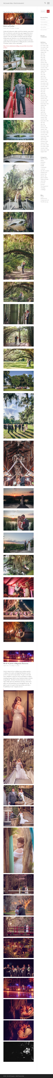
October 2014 (44, 67)
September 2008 (45, 150)
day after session (45, 170)
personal (43, 182)
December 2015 (44, 45)
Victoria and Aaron (44, 21)
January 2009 (44, 143)
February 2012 (44, 115)
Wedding (12, 28)
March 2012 (43, 114)
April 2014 (43, 76)
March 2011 (43, 126)
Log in (42, 196)
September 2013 (45, 88)
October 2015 (44, 49)
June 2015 (43, 55)
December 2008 (45, 144)
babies (42, 160)
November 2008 (45, 146)
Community (43, 167)
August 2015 (43, 52)
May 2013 (43, 91)
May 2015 (43, 57)
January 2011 (44, 129)
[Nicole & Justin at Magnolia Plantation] (18, 656)
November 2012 (44, 100)
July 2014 (43, 73)
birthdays (43, 162)
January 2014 (44, 81)
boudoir (42, 164)
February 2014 (44, 79)
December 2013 (44, 83)
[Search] (44, 3)
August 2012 (43, 105)
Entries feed (44, 198)
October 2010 (44, 134)
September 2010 (45, 136)
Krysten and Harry (44, 24)
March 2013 (43, 95)
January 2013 (44, 98)
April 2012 (43, 112)
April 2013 (43, 93)
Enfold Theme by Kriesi (20, 1076)
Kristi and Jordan (8, 26)
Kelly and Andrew (44, 29)
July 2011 (43, 122)
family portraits (44, 179)
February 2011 (44, 127)
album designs (44, 158)
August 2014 (43, 71)
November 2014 (44, 66)
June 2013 (43, 90)
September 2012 (45, 103)
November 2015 (44, 47)
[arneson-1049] (18, 19)
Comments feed (45, 200)
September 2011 (44, 120)
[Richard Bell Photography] (13, 3)
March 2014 (43, 78)
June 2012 (43, 108)
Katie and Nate (43, 27)
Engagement (44, 172)
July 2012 (43, 107)
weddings (12, 665)
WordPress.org (44, 202)
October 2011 (44, 119)
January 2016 (44, 43)
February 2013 (44, 97)
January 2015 (44, 62)
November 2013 (44, 84)
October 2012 (44, 102)
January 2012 (44, 117)
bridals (42, 165)
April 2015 (43, 59)
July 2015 (43, 54)
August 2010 (43, 138)
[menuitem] (44, 3)
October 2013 (44, 86)
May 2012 (43, 110)
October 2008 (44, 148)
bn (3, 713)
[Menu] (48, 3)
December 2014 (44, 64)
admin (17, 28)
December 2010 (44, 131)
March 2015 (43, 61)
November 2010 (44, 132)
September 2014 (45, 69)
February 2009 (44, 141)
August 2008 (44, 151)
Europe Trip (44, 174)
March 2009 (44, 139)
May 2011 (43, 124)
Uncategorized (44, 186)
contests (43, 169)
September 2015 (45, 50)
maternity (43, 181)
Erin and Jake (43, 19)
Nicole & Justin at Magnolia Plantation (15, 664)
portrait (43, 184)
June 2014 (43, 74)
